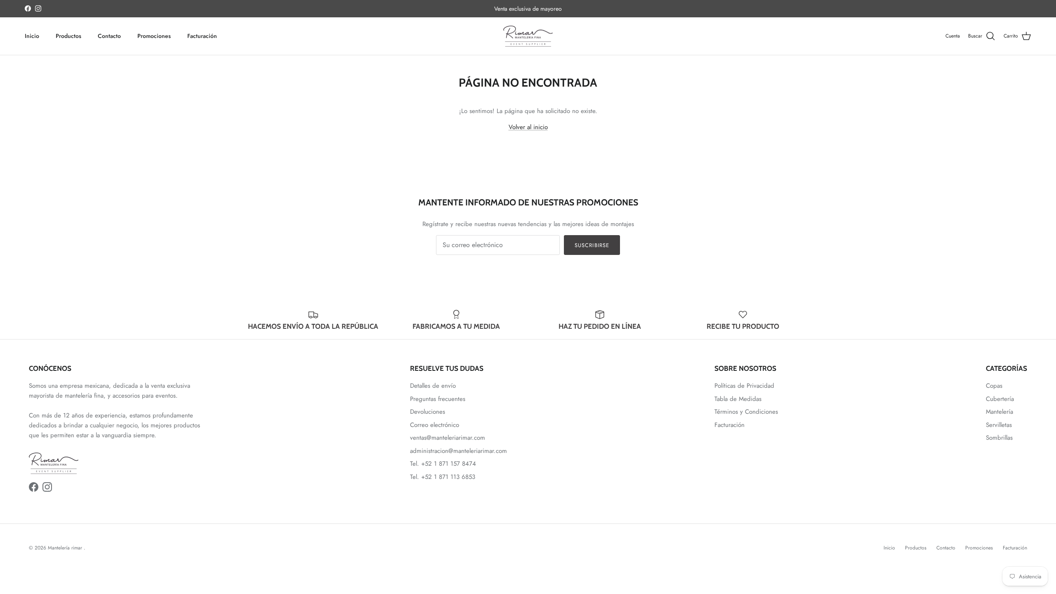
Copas (994, 385)
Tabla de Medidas (737, 398)
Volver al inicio (528, 127)
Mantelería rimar (66, 548)
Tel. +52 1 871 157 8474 (443, 463)
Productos (68, 36)
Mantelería (999, 411)
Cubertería (1000, 398)
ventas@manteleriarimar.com (447, 437)
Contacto (109, 36)
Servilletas (999, 424)
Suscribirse (592, 245)
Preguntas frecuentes (437, 398)
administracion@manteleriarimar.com (458, 450)
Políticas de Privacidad (744, 385)
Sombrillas (999, 437)
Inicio (32, 36)
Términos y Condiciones (746, 411)
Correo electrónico (434, 424)
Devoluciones (427, 411)
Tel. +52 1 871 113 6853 (442, 476)
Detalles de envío (433, 385)
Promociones (154, 36)
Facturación (202, 36)
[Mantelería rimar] (528, 36)
